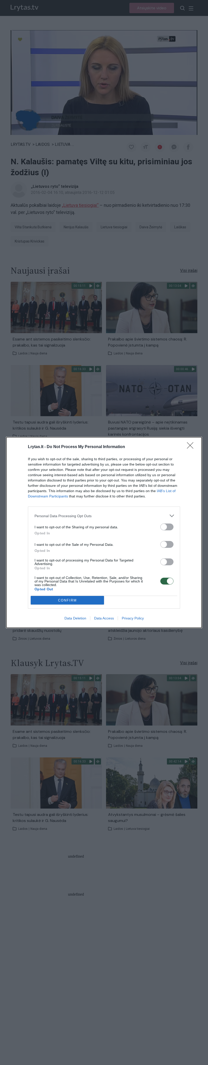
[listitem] (104, 515)
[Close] (192, 447)
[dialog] (104, 532)
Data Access (104, 618)
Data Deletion (75, 618)
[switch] (167, 527)
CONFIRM (67, 600)
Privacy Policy (133, 618)
